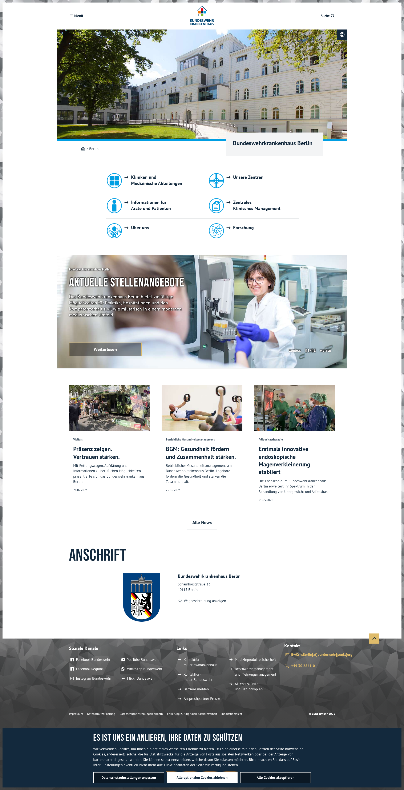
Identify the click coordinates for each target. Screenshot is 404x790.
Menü (78, 15)
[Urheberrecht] (342, 34)
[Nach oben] (374, 638)
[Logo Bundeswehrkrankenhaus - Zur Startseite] (202, 16)
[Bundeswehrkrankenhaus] (83, 149)
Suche (325, 15)
